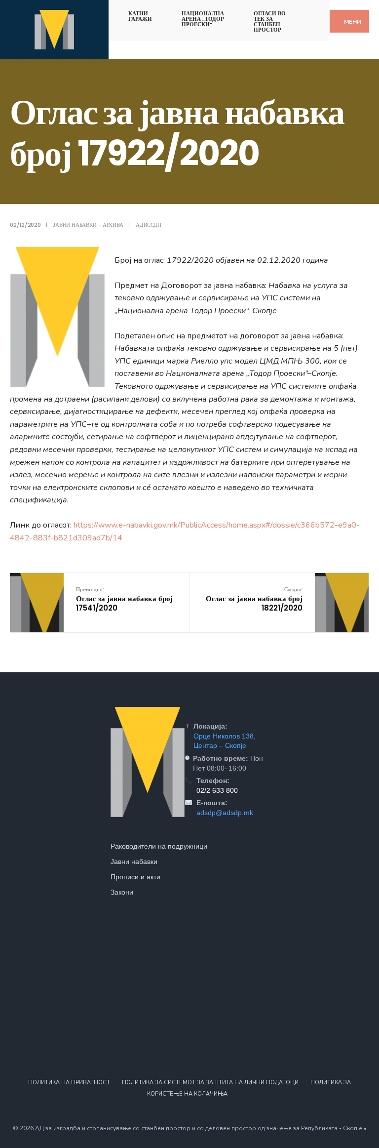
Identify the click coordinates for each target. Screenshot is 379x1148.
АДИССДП (148, 225)
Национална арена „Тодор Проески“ (203, 18)
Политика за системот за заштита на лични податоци (210, 1082)
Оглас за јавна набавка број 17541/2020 (124, 599)
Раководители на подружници (159, 846)
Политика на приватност (69, 1082)
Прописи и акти (135, 877)
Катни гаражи (140, 16)
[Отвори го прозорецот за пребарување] (324, 11)
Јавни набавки (134, 861)
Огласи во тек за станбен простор (270, 21)
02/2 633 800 (217, 790)
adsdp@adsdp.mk (224, 813)
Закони (122, 892)
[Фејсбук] (307, 11)
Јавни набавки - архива (88, 225)
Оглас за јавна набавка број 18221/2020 (254, 599)
